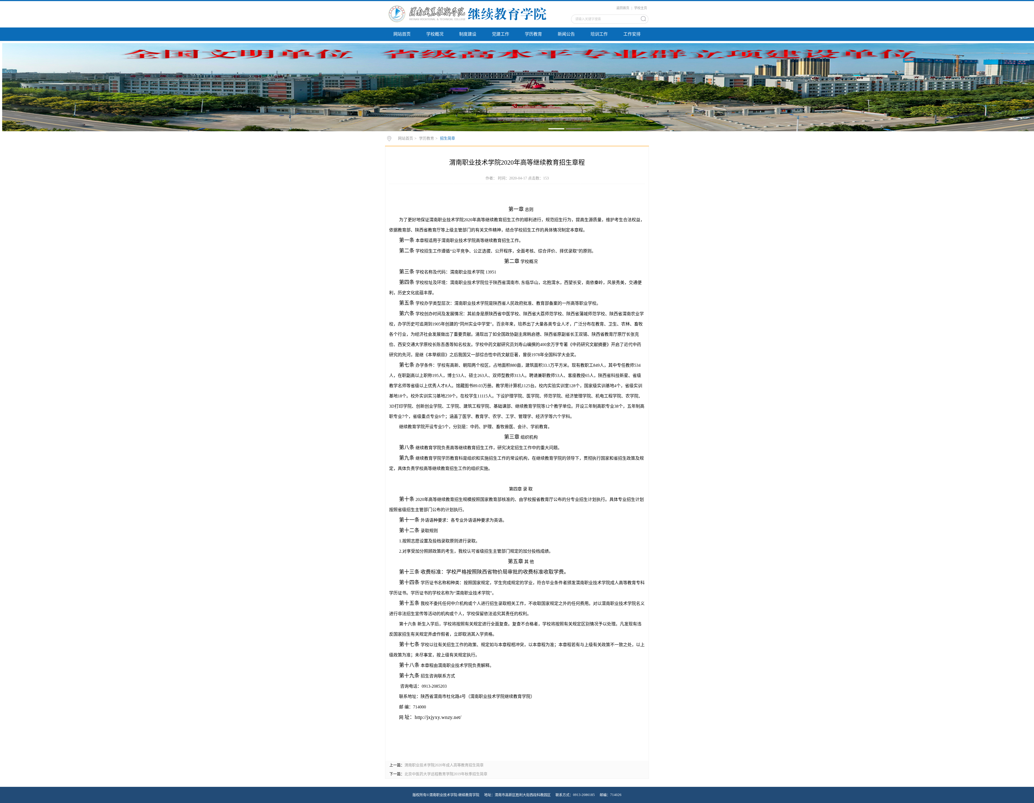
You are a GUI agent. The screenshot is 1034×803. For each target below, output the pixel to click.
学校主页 (640, 8)
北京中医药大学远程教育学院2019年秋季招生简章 (445, 774)
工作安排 (632, 34)
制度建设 (467, 34)
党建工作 (500, 34)
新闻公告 (566, 34)
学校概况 (434, 34)
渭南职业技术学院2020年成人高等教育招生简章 (444, 765)
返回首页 (622, 8)
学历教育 (533, 34)
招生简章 (447, 138)
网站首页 (402, 34)
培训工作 (599, 34)
